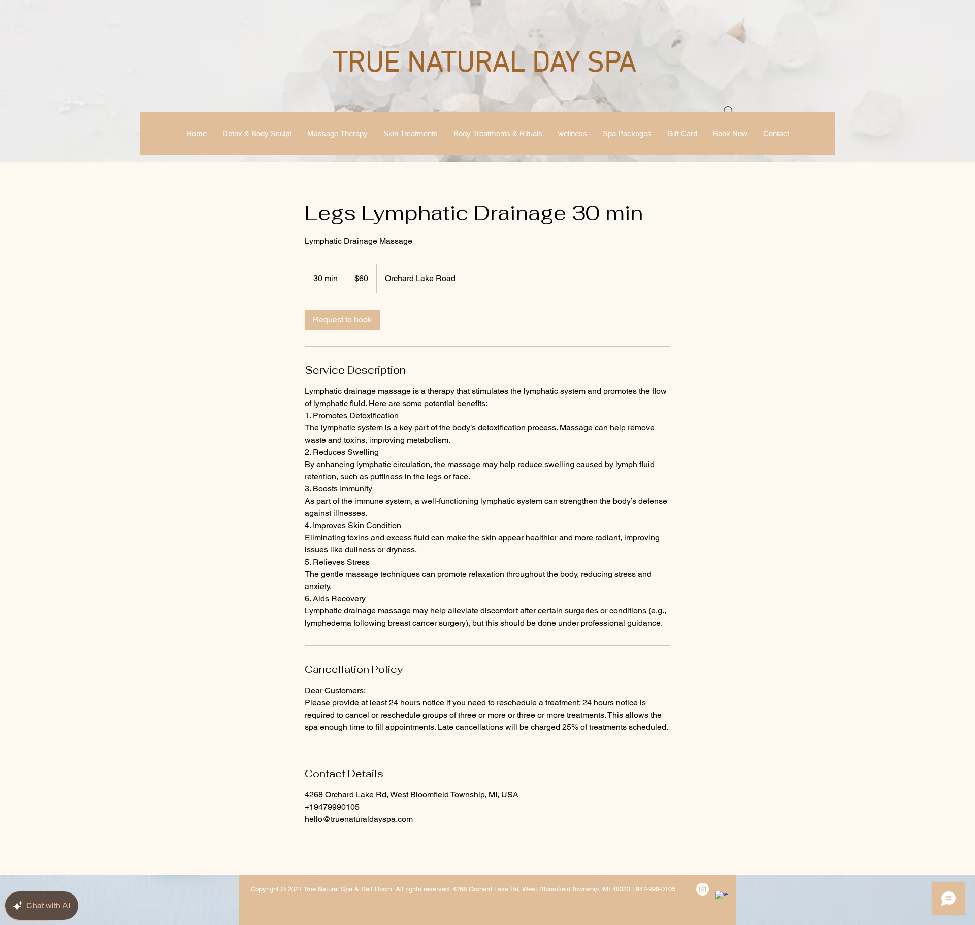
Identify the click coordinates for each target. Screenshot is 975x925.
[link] (342, 320)
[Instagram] (702, 889)
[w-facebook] (721, 897)
